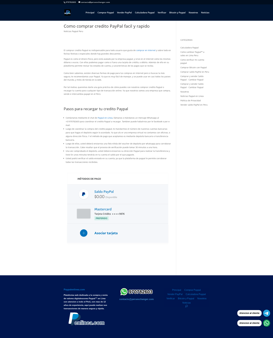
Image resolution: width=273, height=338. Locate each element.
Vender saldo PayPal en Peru (194, 104)
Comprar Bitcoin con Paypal (193, 67)
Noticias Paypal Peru (73, 31)
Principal (90, 12)
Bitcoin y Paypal (177, 12)
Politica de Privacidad (190, 100)
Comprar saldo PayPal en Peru (194, 71)
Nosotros (193, 12)
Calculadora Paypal (145, 12)
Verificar (162, 12)
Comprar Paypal (106, 12)
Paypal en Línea (105, 117)
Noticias (205, 12)
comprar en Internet (146, 50)
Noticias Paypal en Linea (192, 96)
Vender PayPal (124, 12)
